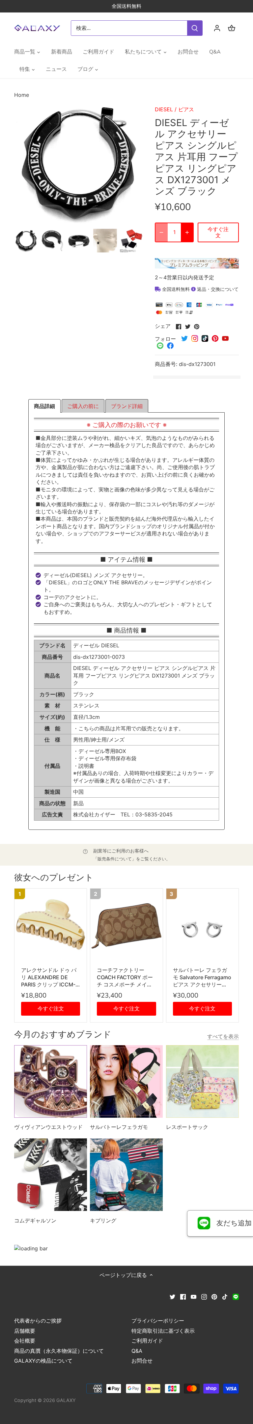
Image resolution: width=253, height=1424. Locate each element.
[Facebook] (183, 1296)
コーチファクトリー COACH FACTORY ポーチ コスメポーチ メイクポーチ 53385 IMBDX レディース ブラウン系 (126, 977)
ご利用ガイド (147, 1340)
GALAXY (66, 1400)
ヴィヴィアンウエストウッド (48, 1127)
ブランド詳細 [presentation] (127, 406)
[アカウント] (217, 28)
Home (21, 95)
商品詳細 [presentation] (44, 406)
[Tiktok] (225, 1296)
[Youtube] (193, 1296)
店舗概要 (24, 1330)
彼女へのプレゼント (54, 877)
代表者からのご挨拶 (38, 1320)
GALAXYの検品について (43, 1360)
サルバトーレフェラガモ (119, 1127)
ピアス (186, 109)
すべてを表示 (223, 1036)
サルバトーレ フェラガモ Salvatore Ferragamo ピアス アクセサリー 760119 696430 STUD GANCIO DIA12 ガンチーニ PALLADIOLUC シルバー (202, 977)
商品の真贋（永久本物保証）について (59, 1351)
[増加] (187, 232)
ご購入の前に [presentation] (83, 406)
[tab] (44, 406)
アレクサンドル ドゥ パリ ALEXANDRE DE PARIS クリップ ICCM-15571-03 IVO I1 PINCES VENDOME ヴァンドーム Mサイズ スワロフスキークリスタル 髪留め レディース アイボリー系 (50, 977)
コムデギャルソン (35, 1220)
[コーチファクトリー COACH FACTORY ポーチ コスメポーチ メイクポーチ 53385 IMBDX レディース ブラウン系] (126, 924)
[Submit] (194, 28)
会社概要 (24, 1340)
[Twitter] (172, 1296)
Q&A (136, 1351)
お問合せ (142, 1360)
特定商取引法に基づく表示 (163, 1330)
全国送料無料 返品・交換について (200, 289)
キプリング (103, 1220)
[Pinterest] (214, 1296)
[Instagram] (204, 1296)
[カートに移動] (232, 28)
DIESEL (164, 109)
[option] (26, 240)
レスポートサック (187, 1127)
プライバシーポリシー (157, 1320)
